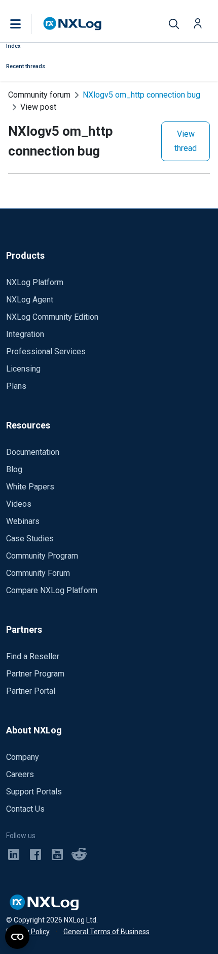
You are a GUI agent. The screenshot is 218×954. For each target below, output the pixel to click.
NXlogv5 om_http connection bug (141, 95)
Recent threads (25, 66)
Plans (16, 386)
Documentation (32, 452)
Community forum (39, 95)
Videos (18, 504)
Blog (14, 469)
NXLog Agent (29, 299)
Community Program (42, 556)
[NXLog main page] (72, 24)
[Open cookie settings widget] (17, 937)
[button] (26, 24)
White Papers (30, 486)
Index (13, 46)
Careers (20, 774)
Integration (25, 334)
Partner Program (35, 674)
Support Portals (34, 791)
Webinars (23, 521)
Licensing (23, 369)
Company (22, 757)
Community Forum (38, 573)
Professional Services (46, 351)
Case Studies (30, 538)
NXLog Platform (34, 282)
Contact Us (25, 809)
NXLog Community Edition (52, 317)
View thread (185, 141)
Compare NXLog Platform (51, 590)
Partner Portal (30, 691)
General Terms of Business (106, 932)
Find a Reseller (32, 656)
